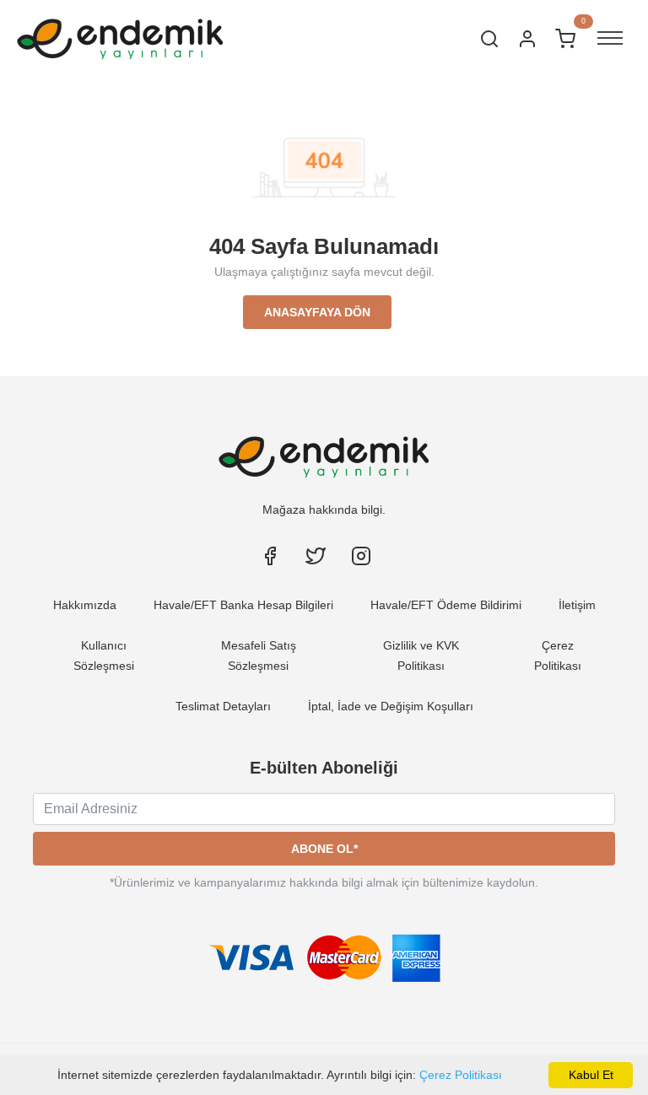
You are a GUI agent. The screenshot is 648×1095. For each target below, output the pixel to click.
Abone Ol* (324, 848)
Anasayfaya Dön (317, 312)
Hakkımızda (84, 605)
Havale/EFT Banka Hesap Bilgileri (243, 605)
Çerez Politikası (460, 1075)
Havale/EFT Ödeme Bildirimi (445, 605)
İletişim (577, 605)
